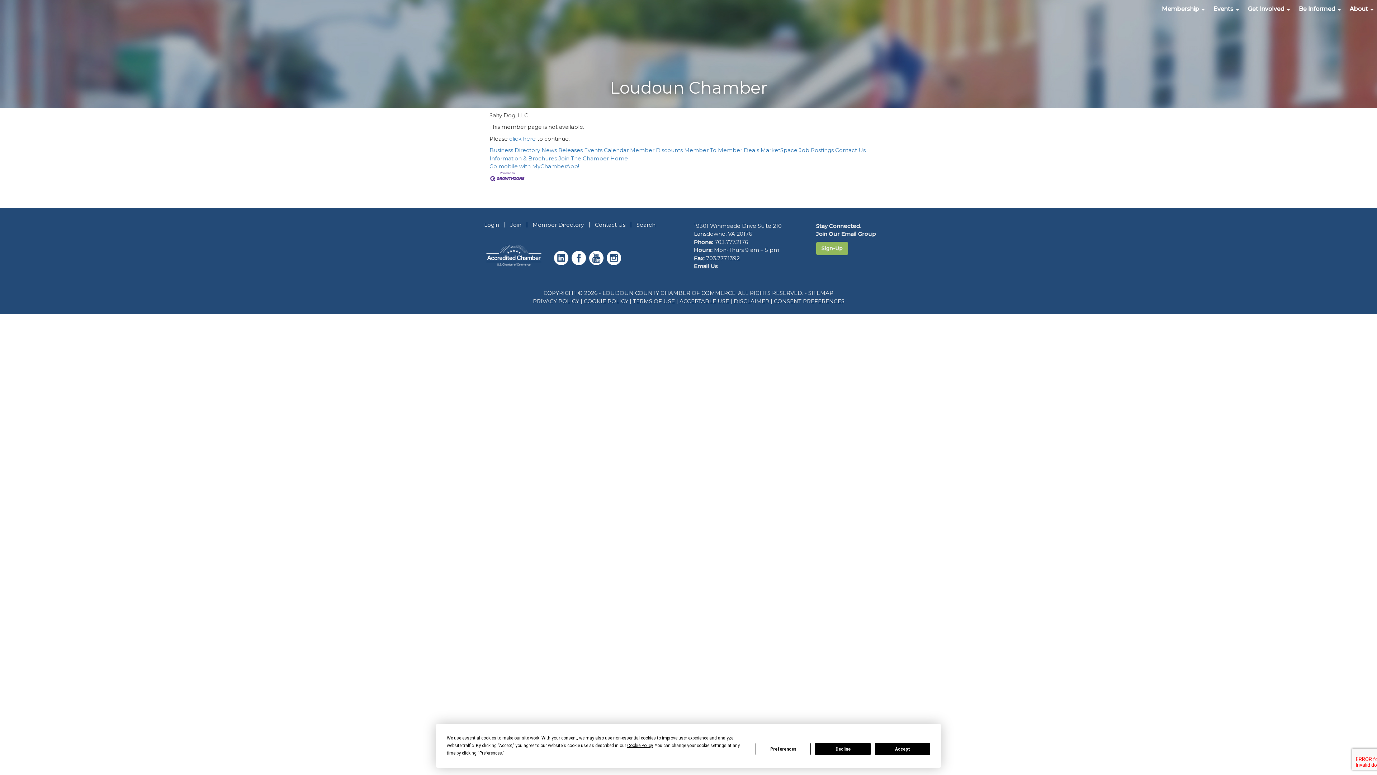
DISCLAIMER (751, 301)
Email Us (706, 266)
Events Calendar (606, 150)
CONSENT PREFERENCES (809, 301)
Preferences (783, 749)
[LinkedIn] (562, 263)
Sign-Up (832, 248)
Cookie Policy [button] (640, 745)
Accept (902, 749)
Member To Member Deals (721, 150)
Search (646, 224)
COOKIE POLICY (606, 301)
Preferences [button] (490, 753)
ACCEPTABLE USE (704, 301)
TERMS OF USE (654, 301)
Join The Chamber (583, 158)
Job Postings (816, 150)
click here (522, 138)
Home (619, 158)
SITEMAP (820, 293)
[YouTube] (597, 263)
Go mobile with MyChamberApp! (534, 166)
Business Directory (514, 150)
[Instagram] (615, 263)
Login (491, 224)
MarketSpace (779, 150)
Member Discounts (656, 150)
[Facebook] (580, 263)
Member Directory (558, 224)
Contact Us (850, 150)
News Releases (562, 150)
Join (515, 224)
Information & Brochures (523, 158)
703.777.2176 (731, 242)
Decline (843, 749)
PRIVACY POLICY (556, 301)
